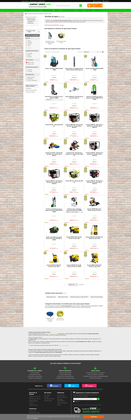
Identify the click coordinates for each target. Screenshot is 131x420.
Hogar (80, 10)
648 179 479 (42, 1)
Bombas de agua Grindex (31, 90)
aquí (50, 416)
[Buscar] (80, 5)
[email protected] (33, 401)
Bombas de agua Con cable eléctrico (79, 296)
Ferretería (89, 10)
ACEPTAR (94, 416)
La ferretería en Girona (34, 413)
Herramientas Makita (30, 92)
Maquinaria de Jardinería (38, 13)
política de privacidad (84, 401)
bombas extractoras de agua (51, 333)
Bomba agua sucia (51, 296)
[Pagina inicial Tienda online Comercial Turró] (25, 13)
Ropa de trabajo (48, 10)
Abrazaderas (28, 88)
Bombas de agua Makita (96, 296)
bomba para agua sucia (63, 345)
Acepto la (81, 401)
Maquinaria (29, 13)
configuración (35, 418)
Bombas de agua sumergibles (31, 21)
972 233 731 (34, 1)
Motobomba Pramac (63, 296)
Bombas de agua (47, 13)
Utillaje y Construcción (68, 10)
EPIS (57, 10)
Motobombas (30, 23)
